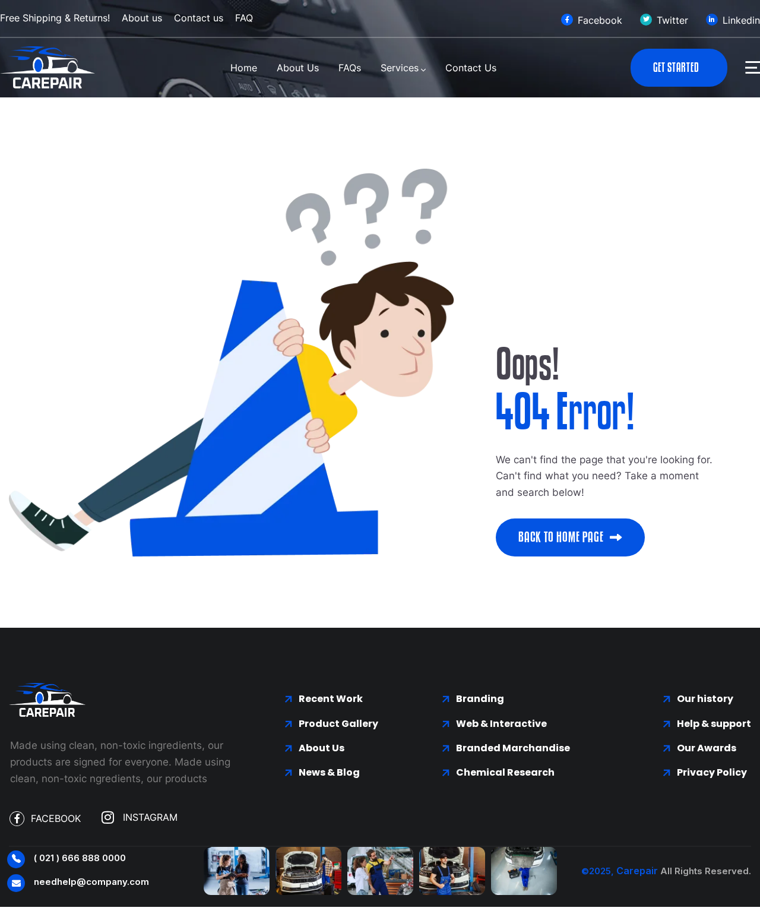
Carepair (637, 871)
